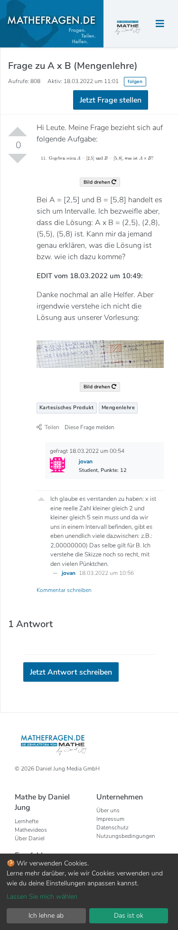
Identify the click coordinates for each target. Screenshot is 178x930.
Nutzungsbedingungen (125, 836)
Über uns (108, 810)
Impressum (110, 819)
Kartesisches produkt (66, 407)
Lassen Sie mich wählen (42, 896)
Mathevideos (31, 830)
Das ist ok (128, 915)
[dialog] (89, 892)
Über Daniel (30, 838)
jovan (69, 573)
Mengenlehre (118, 407)
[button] (41, 498)
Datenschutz (112, 827)
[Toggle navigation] (160, 24)
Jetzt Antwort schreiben (71, 672)
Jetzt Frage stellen (110, 100)
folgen (135, 81)
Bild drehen (98, 182)
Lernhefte (26, 821)
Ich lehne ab (46, 915)
